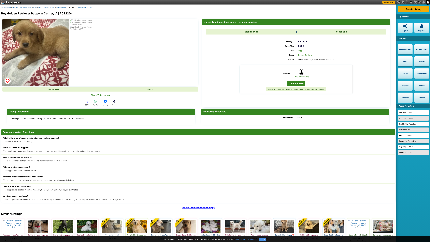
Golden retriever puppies (309, 235)
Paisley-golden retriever (260, 235)
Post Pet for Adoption (407, 124)
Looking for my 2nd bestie (358, 235)
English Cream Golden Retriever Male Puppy (210, 235)
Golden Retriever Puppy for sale (38, 235)
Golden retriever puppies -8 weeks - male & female (383, 235)
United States (6, 7)
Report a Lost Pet (406, 147)
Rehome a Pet (404, 130)
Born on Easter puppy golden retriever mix (63, 235)
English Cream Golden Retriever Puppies (87, 235)
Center (52, 7)
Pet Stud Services (406, 135)
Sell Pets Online (405, 112)
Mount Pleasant (61, 7)
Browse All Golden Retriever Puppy (198, 208)
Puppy (300, 50)
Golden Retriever (26, 7)
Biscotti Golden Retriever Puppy (186, 235)
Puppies (15, 7)
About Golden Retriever (84, 7)
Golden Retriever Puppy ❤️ (284, 235)
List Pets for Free (406, 118)
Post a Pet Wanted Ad (407, 141)
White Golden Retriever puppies (137, 235)
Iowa (35, 7)
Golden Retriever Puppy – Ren (334, 235)
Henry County (43, 7)
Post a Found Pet (406, 152)
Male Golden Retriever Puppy (235, 235)
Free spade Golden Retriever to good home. (161, 235)
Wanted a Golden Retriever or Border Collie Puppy (13, 235)
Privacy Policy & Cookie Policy (245, 239)
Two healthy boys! (112, 235)
